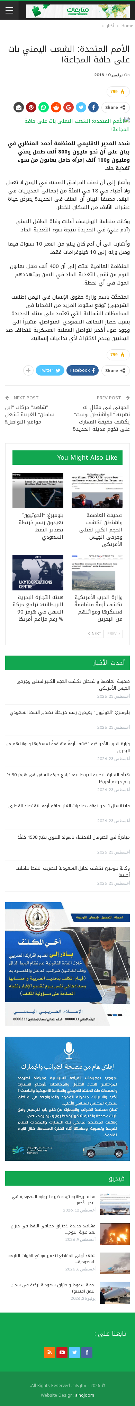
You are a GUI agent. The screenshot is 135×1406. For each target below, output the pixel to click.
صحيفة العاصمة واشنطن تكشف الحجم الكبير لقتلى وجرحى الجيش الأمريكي (73, 684)
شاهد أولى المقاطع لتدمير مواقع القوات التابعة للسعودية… (52, 1259)
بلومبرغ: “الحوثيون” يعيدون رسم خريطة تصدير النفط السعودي (70, 712)
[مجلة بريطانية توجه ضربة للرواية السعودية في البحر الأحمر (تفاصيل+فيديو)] (115, 1205)
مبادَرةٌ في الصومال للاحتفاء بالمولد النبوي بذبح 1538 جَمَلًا (74, 837)
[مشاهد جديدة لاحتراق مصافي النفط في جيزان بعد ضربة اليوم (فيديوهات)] (115, 1234)
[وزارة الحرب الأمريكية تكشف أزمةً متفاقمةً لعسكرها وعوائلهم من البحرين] (97, 572)
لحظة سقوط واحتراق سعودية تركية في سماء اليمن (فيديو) (53, 1288)
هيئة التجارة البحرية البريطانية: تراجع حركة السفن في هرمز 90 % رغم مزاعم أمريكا (68, 778)
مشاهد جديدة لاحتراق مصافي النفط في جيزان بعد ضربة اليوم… (53, 1229)
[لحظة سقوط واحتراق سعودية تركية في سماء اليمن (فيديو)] (115, 1293)
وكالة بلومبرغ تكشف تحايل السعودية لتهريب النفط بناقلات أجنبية (73, 871)
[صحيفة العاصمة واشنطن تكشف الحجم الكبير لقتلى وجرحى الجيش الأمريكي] (97, 490)
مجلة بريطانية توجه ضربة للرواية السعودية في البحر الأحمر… (54, 1200)
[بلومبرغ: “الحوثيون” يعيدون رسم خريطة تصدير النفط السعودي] (37, 490)
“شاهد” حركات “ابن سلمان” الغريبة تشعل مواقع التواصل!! (29, 414)
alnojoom (84, 1395)
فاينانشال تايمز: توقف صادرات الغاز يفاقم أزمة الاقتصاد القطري (69, 805)
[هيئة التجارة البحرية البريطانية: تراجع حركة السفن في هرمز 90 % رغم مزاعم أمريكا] (37, 572)
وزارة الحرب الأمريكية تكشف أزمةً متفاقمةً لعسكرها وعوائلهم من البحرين (68, 747)
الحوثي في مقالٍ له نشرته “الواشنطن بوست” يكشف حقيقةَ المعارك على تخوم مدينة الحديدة (101, 418)
